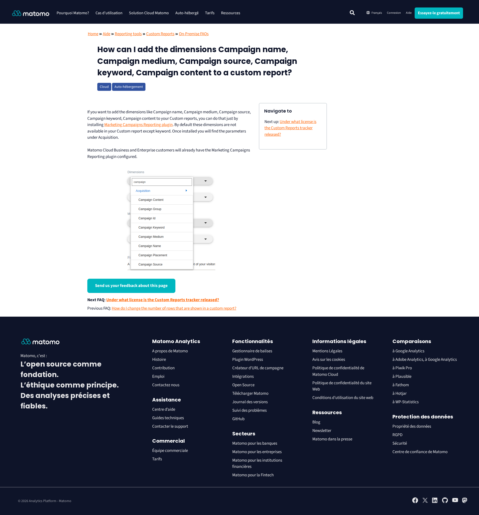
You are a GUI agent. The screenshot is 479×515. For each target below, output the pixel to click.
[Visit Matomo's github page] (445, 502)
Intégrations (243, 377)
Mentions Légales (327, 351)
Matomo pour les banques (254, 443)
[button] (352, 12)
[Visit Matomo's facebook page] (415, 502)
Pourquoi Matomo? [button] (73, 13)
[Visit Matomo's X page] (425, 502)
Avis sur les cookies (328, 360)
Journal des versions (250, 402)
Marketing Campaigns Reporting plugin (138, 125)
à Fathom (400, 385)
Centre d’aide (163, 409)
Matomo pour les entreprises (257, 452)
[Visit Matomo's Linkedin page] (435, 502)
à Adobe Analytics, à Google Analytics (424, 360)
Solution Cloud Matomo (149, 13)
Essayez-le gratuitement (439, 13)
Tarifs (210, 13)
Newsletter (321, 431)
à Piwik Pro (402, 368)
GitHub (238, 419)
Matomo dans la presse (332, 439)
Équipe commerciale (170, 451)
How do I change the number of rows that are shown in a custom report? (174, 308)
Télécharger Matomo (250, 393)
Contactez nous (165, 385)
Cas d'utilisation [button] (109, 13)
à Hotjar (399, 393)
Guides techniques (168, 418)
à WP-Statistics (405, 402)
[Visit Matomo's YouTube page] (455, 501)
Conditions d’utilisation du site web (342, 398)
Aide (409, 13)
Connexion (394, 13)
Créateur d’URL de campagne (257, 368)
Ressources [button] (230, 13)
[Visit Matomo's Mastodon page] (465, 502)
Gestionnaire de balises (252, 351)
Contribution (163, 368)
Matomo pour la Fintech (253, 475)
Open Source (243, 385)
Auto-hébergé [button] (187, 13)
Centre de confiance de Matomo (420, 452)
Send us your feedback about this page (131, 286)
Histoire (159, 360)
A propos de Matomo (170, 351)
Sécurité (399, 443)
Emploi (158, 377)
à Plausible (401, 377)
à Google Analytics (408, 351)
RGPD (397, 435)
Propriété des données (411, 426)
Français (376, 13)
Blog (316, 422)
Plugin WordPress (247, 360)
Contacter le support (170, 426)
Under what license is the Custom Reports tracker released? (162, 300)
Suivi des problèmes (249, 410)
